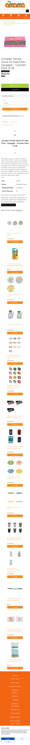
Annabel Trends (11, 21)
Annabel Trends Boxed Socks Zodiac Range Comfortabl (13, 387)
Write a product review (9, 205)
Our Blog (15, 700)
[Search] (27, 11)
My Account (15, 679)
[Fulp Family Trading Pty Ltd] (15, 3)
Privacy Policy (15, 713)
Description (5, 122)
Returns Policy (15, 717)
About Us (15, 696)
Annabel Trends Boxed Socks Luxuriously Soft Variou (13, 356)
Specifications (14, 122)
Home (3, 21)
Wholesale (15, 690)
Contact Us (15, 703)
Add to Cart (16, 85)
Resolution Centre (15, 686)
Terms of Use (15, 709)
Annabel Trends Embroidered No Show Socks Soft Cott (13, 570)
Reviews (4, 125)
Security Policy (15, 721)
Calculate (15, 109)
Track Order (15, 682)
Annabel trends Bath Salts (14, 324)
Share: (3, 71)
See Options (15, 241)
